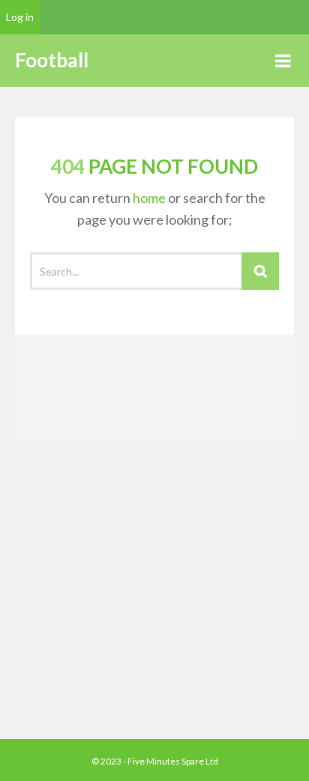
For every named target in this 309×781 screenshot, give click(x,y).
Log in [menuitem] (20, 16)
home (149, 197)
